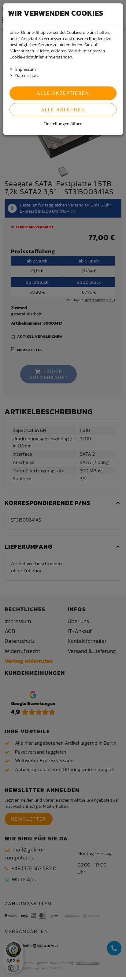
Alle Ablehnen (63, 109)
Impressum (25, 69)
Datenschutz (27, 75)
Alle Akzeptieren (63, 93)
